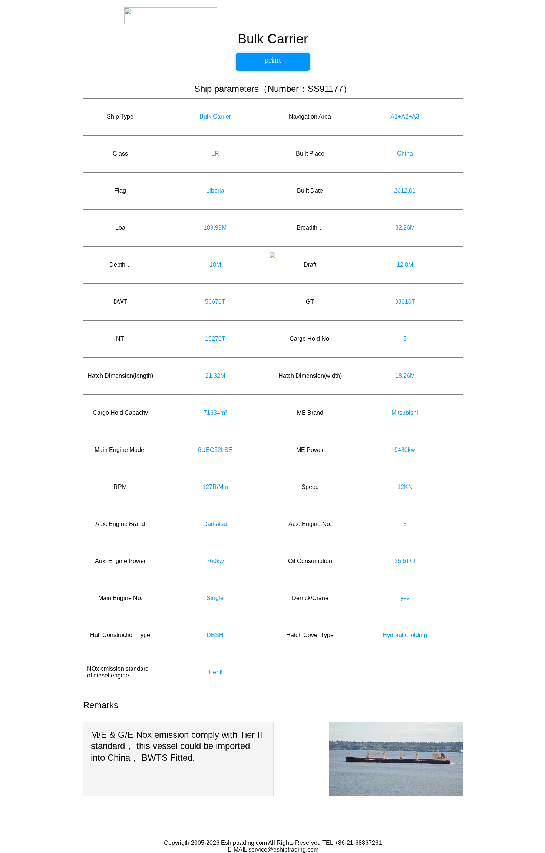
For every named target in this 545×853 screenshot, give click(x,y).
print (272, 59)
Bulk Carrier (215, 116)
